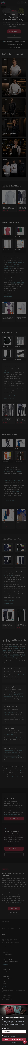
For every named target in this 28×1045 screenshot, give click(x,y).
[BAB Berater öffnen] (25, 1042)
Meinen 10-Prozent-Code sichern (14, 1039)
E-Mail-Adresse (5, 1028)
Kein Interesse (14, 1042)
